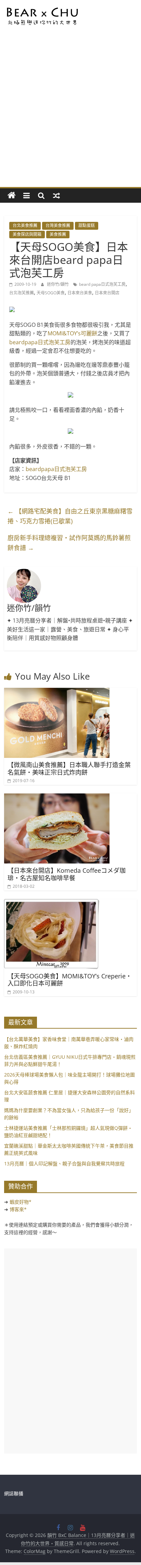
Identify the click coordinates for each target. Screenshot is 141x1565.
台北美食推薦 (25, 225)
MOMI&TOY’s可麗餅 (72, 333)
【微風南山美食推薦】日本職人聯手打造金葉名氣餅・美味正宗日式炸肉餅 (69, 768)
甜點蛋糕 (86, 225)
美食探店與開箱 (27, 234)
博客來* (18, 1209)
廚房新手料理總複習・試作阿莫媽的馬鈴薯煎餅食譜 (69, 543)
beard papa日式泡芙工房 (102, 284)
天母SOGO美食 (51, 293)
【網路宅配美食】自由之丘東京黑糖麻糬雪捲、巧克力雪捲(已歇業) (70, 516)
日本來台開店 (107, 293)
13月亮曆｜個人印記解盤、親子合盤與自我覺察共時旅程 (64, 1163)
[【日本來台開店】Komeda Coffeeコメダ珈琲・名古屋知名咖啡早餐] (57, 797)
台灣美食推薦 (58, 225)
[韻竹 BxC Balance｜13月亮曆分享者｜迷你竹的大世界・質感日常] (11, 195)
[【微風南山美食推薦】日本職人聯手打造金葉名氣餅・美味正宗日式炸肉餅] (57, 692)
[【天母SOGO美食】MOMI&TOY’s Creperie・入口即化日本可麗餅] (51, 903)
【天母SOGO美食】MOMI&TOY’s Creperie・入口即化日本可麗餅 (70, 980)
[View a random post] (56, 195)
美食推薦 (58, 234)
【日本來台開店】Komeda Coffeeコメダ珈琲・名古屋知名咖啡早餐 (67, 874)
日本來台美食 (79, 293)
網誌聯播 (13, 1493)
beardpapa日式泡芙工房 (39, 342)
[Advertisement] (70, 113)
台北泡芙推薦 (21, 293)
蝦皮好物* (20, 1202)
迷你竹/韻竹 (58, 284)
